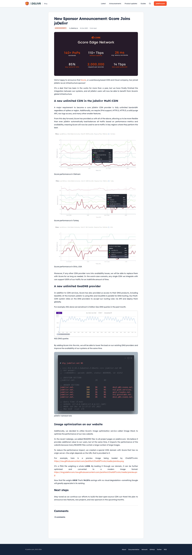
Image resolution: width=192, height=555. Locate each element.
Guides (143, 4)
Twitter (159, 550)
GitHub (152, 550)
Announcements (115, 4)
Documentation (133, 549)
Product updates (131, 4)
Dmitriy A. (74, 28)
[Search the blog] (150, 3)
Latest (103, 4)
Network (144, 549)
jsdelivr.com (160, 4)
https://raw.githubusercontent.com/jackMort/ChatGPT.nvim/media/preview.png (89, 461)
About (124, 549)
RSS (165, 549)
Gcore (83, 80)
